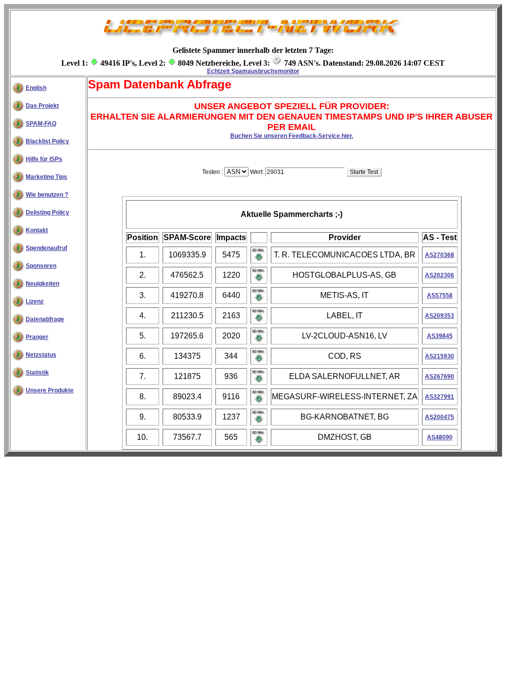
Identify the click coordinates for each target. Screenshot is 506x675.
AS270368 (439, 255)
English (36, 87)
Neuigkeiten (42, 283)
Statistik (37, 372)
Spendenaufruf (46, 248)
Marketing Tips (46, 176)
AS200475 (439, 417)
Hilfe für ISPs (44, 159)
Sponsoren (41, 265)
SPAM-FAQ (41, 123)
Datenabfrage (45, 319)
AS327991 (439, 396)
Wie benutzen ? (47, 194)
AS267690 (439, 376)
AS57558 (440, 295)
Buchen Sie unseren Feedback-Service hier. (291, 135)
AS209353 (439, 315)
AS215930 (439, 356)
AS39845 (440, 336)
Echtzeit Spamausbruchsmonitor (253, 71)
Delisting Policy (47, 212)
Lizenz (34, 301)
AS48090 (440, 437)
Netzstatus (41, 354)
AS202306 (439, 275)
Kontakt (37, 230)
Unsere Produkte (50, 390)
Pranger (37, 337)
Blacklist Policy (47, 141)
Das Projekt (42, 105)
